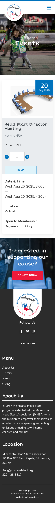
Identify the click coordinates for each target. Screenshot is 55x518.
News (6, 378)
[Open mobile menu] (49, 7)
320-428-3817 (12, 475)
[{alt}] (27, 303)
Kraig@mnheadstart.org (17, 470)
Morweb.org (33, 497)
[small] (22, 331)
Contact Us (28, 343)
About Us (8, 368)
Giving (6, 384)
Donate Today (27, 275)
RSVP (20, 170)
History (7, 373)
